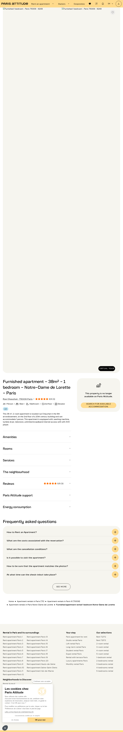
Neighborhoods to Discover (17, 679)
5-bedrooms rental (104, 671)
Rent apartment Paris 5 (13, 650)
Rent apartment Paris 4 (13, 647)
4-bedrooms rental (104, 667)
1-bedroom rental (104, 657)
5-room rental (102, 654)
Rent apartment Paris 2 (13, 640)
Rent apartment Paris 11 (13, 671)
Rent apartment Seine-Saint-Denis (42, 667)
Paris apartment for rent (76, 637)
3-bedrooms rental (104, 664)
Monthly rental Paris (75, 664)
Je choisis (15, 720)
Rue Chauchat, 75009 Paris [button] (18, 398)
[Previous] (7, 190)
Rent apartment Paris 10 (13, 667)
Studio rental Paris (74, 640)
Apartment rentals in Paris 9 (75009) (63, 601)
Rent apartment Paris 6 (13, 654)
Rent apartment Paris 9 (13, 664)
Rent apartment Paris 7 (13, 657)
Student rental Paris (74, 650)
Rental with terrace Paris (77, 657)
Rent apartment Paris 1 (13, 637)
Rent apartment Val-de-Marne (40, 671)
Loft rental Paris (73, 643)
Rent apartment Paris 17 (37, 650)
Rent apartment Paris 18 (37, 654)
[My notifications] (103, 3)
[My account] (119, 4)
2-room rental (102, 643)
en (109, 4)
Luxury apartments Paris (77, 660)
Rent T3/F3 (101, 640)
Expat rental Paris (74, 654)
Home (11, 601)
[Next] (116, 190)
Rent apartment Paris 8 (13, 660)
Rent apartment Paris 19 (37, 657)
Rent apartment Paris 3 (13, 643)
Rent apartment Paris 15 (37, 643)
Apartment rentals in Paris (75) (30, 601)
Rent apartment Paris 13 (37, 637)
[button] (5, 728)
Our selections (104, 632)
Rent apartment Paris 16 (37, 647)
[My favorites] (90, 3)
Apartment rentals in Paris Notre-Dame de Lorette (31, 604)
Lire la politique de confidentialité (19, 712)
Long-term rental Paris (76, 647)
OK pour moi (40, 720)
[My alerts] (96, 3)
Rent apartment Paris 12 (13, 674)
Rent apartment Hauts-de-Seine (41, 664)
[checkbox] (112, 12)
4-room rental (102, 650)
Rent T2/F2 (101, 637)
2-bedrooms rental (104, 660)
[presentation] (42, 3)
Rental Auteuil (9, 683)
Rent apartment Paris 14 (37, 640)
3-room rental (102, 647)
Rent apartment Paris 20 (37, 660)
